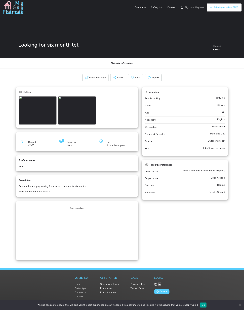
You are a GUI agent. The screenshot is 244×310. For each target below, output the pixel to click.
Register (199, 7)
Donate (171, 7)
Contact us (140, 7)
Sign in (188, 7)
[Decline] (240, 305)
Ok (203, 305)
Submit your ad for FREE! (226, 7)
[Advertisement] (77, 234)
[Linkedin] (159, 284)
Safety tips (157, 7)
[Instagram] (155, 284)
